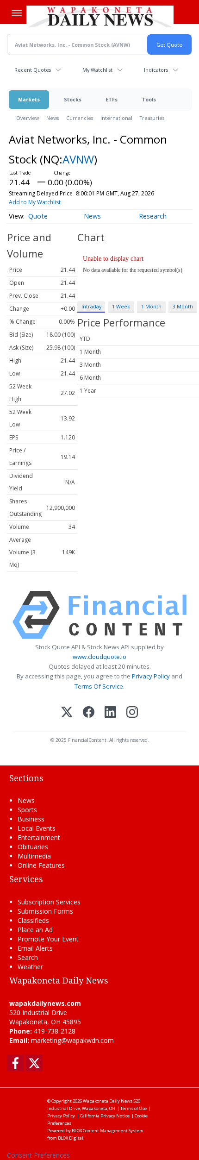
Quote (38, 216)
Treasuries (152, 117)
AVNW (78, 159)
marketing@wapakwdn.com (72, 1040)
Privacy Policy (151, 676)
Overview (27, 117)
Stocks (72, 99)
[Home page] (100, 16)
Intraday (91, 306)
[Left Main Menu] (16, 13)
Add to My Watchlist (35, 202)
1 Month (151, 306)
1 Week (121, 306)
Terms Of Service (99, 686)
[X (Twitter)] (66, 712)
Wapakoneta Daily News (107, 1101)
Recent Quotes (32, 69)
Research (153, 216)
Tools (149, 99)
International (116, 117)
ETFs (112, 99)
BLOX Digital (70, 1138)
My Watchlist (97, 69)
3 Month (183, 306)
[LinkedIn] (110, 712)
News (52, 117)
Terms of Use (133, 1108)
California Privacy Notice (105, 1116)
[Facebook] (88, 712)
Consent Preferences (38, 1155)
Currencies (79, 117)
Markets (29, 99)
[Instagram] (132, 712)
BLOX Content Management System (107, 1131)
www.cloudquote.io (99, 656)
